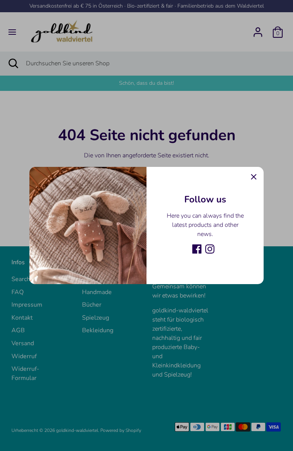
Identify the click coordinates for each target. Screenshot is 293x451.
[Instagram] (209, 249)
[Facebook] (196, 249)
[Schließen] (253, 176)
